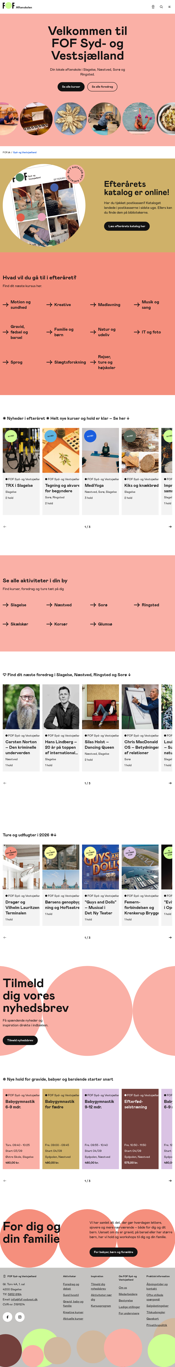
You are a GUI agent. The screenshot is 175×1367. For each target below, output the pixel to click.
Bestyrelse (126, 1300)
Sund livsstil (71, 1295)
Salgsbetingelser (157, 1306)
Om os (123, 1287)
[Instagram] (20, 1317)
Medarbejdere (128, 1294)
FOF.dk (6, 152)
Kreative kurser (73, 1312)
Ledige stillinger (129, 1307)
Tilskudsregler (155, 1312)
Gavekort (152, 1318)
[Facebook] (7, 1317)
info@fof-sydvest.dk (24, 1299)
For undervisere (129, 1313)
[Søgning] (161, 7)
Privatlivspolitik (156, 1325)
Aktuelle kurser (73, 1318)
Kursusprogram (101, 1306)
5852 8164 (15, 1294)
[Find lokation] (153, 7)
